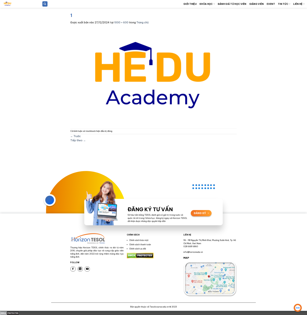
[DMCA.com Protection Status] (9, 312)
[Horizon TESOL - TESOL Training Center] (18, 4)
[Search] (44, 4)
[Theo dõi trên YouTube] (87, 269)
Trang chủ (142, 22)
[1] (150, 76)
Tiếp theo (78, 140)
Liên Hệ (297, 4)
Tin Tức (283, 4)
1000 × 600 (121, 22)
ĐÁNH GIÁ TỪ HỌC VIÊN (232, 4)
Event (271, 4)
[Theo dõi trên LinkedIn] (80, 269)
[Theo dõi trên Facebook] (73, 269)
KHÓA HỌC (206, 4)
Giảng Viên (256, 4)
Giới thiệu (190, 4)
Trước (75, 136)
